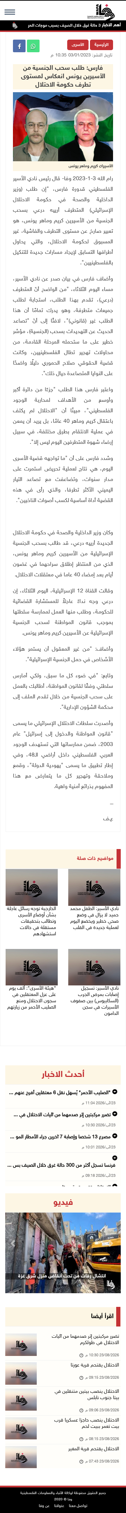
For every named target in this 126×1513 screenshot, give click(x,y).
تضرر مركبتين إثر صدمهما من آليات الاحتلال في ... (62, 1115)
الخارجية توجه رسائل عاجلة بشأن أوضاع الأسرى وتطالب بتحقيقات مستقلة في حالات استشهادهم (31, 921)
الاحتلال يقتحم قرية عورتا (95, 1365)
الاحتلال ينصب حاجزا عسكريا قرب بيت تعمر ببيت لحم (86, 1423)
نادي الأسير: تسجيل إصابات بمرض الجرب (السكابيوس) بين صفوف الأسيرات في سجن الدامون (95, 1001)
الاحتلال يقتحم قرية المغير (93, 1449)
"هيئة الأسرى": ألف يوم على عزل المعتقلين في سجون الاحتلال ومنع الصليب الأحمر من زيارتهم (31, 997)
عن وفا (44, 1506)
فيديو (63, 1202)
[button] (14, 1243)
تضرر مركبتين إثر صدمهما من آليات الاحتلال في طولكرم (85, 1340)
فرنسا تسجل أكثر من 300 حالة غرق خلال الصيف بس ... (61, 1165)
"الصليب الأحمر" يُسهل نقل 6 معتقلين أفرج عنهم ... (60, 1093)
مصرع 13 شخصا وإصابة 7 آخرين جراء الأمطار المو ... (60, 1137)
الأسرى (78, 44)
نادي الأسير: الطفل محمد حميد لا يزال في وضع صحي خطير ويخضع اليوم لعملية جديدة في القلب (94, 918)
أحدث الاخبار (63, 1075)
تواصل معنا (78, 1506)
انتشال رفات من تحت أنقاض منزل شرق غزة (62, 1276)
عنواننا (59, 1506)
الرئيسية (101, 44)
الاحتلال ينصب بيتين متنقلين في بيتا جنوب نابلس (87, 1395)
